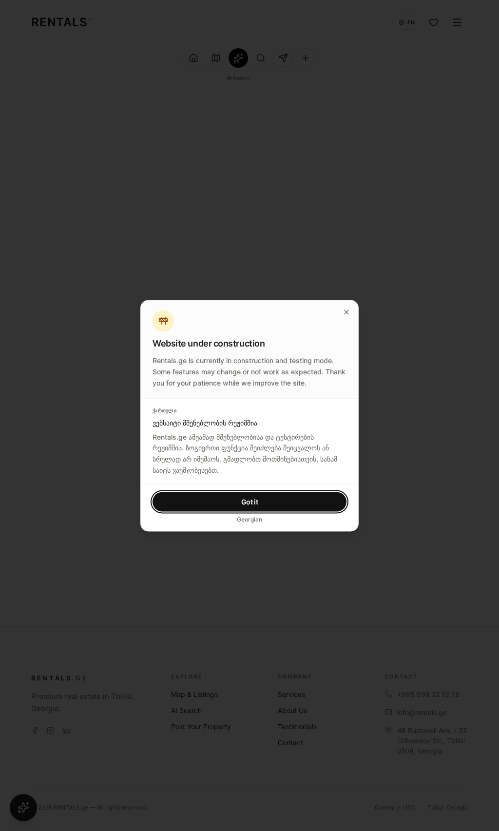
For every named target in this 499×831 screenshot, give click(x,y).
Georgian (249, 518)
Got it (249, 501)
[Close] (346, 312)
